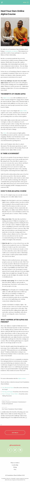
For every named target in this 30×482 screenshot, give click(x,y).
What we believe (15, 462)
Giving (15, 467)
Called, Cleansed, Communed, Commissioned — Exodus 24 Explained (14, 402)
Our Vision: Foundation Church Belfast (12, 409)
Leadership (15, 465)
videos (5, 133)
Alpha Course (6, 97)
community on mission (11, 51)
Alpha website (22, 378)
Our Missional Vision (8, 387)
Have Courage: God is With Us (10, 394)
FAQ (15, 469)
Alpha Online (23, 110)
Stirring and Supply (7, 391)
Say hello (15, 433)
